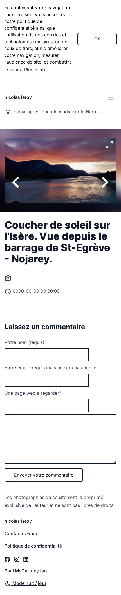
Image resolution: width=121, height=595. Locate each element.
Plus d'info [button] (35, 69)
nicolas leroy (18, 97)
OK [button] (97, 38)
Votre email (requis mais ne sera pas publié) (51, 367)
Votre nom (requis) (24, 342)
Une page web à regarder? (33, 393)
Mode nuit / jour (28, 583)
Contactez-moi (21, 533)
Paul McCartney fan (26, 571)
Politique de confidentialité (33, 546)
